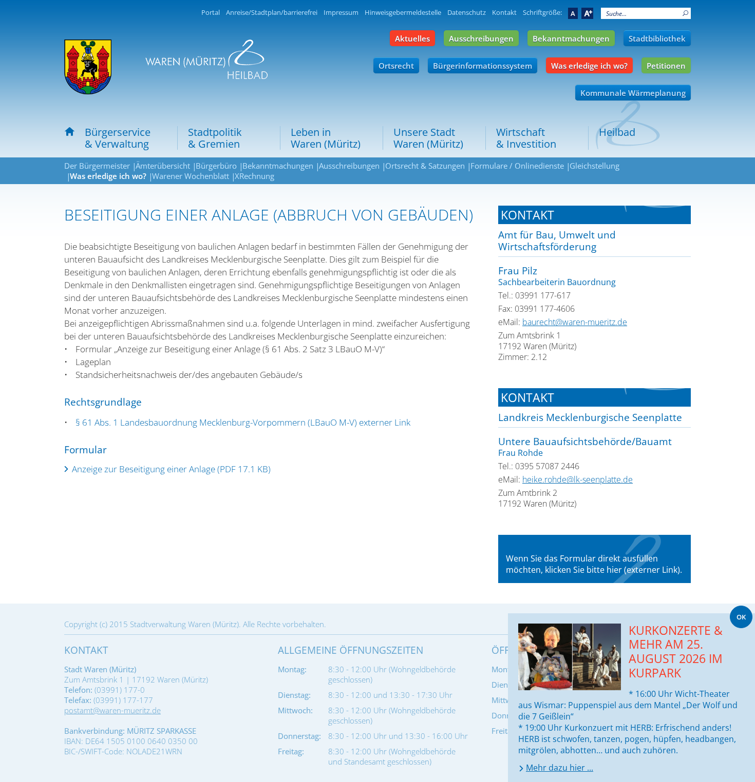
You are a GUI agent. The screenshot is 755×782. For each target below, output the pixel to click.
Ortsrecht (396, 66)
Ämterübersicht (163, 166)
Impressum (341, 12)
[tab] (594, 215)
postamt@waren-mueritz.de (112, 710)
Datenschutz (466, 12)
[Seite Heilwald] (206, 59)
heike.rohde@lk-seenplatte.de (577, 479)
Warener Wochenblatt (190, 176)
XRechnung (254, 176)
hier (614, 569)
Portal (210, 12)
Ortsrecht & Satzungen (425, 166)
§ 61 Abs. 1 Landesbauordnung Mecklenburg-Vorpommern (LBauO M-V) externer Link (243, 422)
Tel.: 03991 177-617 (534, 295)
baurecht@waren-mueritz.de (574, 322)
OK (741, 616)
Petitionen (666, 66)
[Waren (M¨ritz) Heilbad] (87, 66)
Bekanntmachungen (571, 38)
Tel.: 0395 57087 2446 (538, 466)
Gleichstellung (594, 166)
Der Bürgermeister (97, 166)
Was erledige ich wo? (589, 66)
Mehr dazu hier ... (559, 767)
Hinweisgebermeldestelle (403, 12)
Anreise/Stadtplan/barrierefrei (271, 12)
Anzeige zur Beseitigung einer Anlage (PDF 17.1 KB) (171, 469)
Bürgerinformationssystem (482, 66)
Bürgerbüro (216, 166)
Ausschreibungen (481, 38)
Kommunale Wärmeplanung (633, 93)
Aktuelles (412, 38)
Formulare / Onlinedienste (517, 166)
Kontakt (504, 12)
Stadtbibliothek (657, 38)
